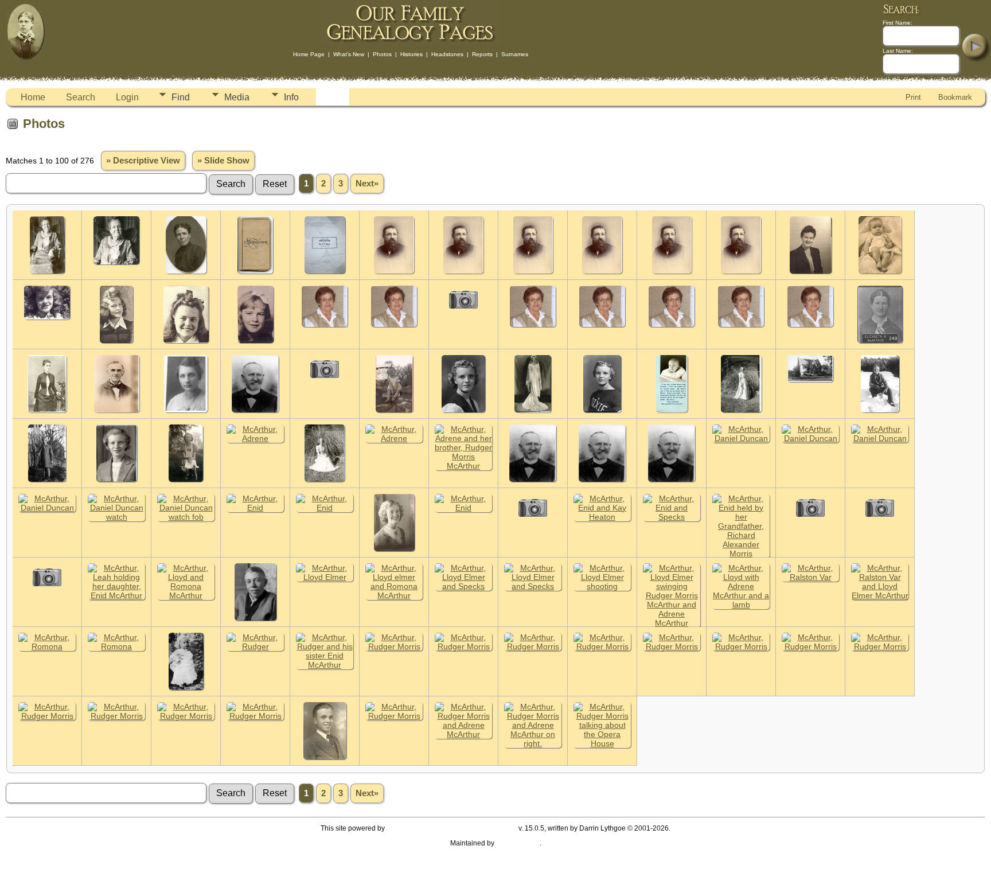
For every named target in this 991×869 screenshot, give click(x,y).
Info (291, 97)
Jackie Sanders (518, 843)
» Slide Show (223, 160)
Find (180, 97)
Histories (411, 54)
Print (913, 97)
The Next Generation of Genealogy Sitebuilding (452, 828)
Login (127, 97)
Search (80, 97)
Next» (367, 183)
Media (236, 97)
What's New (348, 54)
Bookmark (955, 97)
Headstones (447, 54)
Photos (382, 54)
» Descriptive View (143, 160)
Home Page (309, 54)
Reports (482, 54)
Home (33, 97)
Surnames (514, 54)
